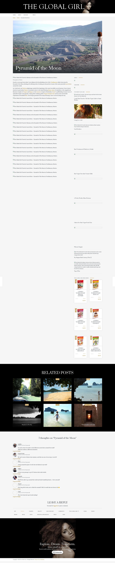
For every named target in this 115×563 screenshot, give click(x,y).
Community (61, 511)
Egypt (86, 404)
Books (15, 514)
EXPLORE (26, 14)
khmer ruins (51, 90)
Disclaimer (42, 559)
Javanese (38, 92)
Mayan (26, 90)
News (31, 514)
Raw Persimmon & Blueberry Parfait (83, 149)
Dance (93, 511)
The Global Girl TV (74, 511)
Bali (26, 95)
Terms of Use (37, 559)
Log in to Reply (16, 451)
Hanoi (53, 92)
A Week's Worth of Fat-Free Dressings (96, 349)
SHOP (64, 514)
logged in (55, 505)
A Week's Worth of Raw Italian (80, 322)
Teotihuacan (54, 82)
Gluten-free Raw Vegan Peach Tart (83, 222)
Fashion (31, 511)
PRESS (34, 14)
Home (14, 17)
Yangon (25, 92)
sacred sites (68, 84)
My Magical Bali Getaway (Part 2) (82, 257)
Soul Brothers (77, 129)
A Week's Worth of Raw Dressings (80, 349)
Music (23, 514)
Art (15, 511)
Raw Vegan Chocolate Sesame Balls (83, 174)
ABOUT (19, 14)
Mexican (24, 88)
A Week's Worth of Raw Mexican (82, 198)
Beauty (40, 511)
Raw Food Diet (50, 511)
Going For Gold (78, 120)
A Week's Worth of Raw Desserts (95, 322)
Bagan (31, 92)
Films (85, 511)
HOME (14, 14)
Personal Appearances (43, 514)
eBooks (76, 298)
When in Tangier (78, 247)
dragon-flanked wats (49, 93)
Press (55, 514)
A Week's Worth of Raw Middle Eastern (80, 294)
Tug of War (77, 271)
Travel (18, 17)
